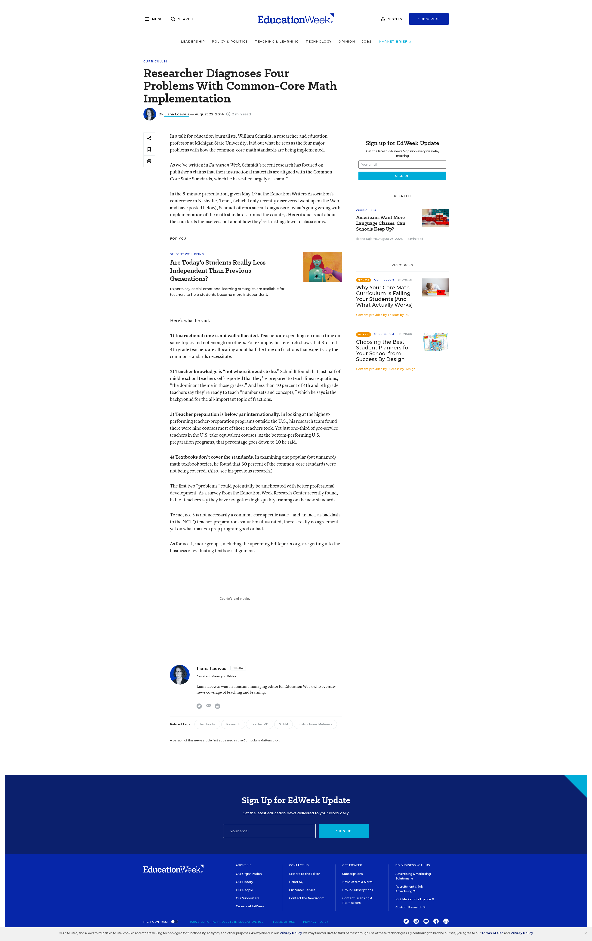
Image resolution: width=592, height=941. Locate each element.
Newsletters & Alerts (357, 882)
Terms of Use (284, 921)
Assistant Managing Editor (216, 676)
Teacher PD (259, 724)
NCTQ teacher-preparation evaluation (221, 521)
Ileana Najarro (366, 239)
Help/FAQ (296, 882)
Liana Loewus (176, 114)
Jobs (367, 41)
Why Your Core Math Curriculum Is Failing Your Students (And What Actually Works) (384, 296)
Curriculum (155, 61)
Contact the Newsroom (306, 898)
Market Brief (394, 41)
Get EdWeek (352, 865)
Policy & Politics (230, 41)
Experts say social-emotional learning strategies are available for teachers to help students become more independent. (227, 292)
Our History (244, 882)
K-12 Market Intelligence (413, 899)
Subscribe (429, 19)
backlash (331, 515)
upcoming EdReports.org (275, 543)
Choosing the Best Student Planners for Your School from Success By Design (383, 350)
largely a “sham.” (270, 179)
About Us (243, 865)
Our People (244, 890)
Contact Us (299, 865)
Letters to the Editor (304, 874)
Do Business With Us (412, 865)
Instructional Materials (315, 724)
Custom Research (409, 907)
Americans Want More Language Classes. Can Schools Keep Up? (380, 223)
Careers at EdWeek (250, 906)
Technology (319, 41)
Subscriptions (352, 874)
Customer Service (302, 890)
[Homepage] (296, 19)
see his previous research (245, 471)
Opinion (347, 41)
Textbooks (207, 724)
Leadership (193, 41)
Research (233, 724)
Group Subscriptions (357, 890)
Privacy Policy (315, 921)
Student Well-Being (187, 254)
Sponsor (405, 279)
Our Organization (249, 874)
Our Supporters (247, 898)
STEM (283, 724)
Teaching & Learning (277, 41)
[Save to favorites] (149, 149)
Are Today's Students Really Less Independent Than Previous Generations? (217, 270)
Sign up (344, 831)
